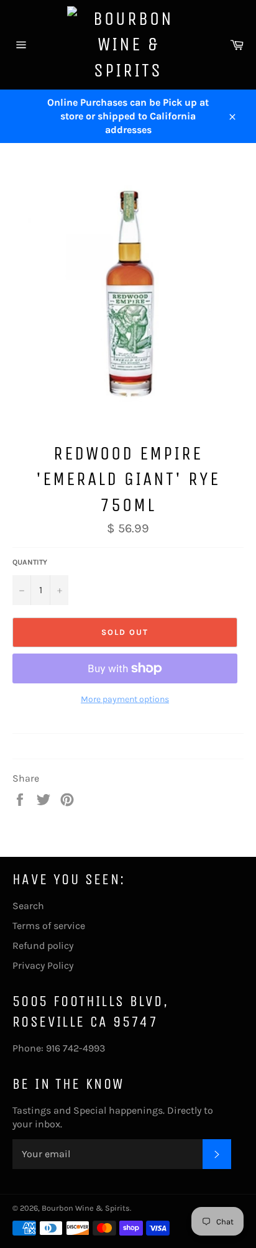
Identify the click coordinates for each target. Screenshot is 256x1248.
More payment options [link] (125, 699)
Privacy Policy (42, 965)
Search (28, 906)
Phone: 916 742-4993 (58, 1048)
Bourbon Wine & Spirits (86, 1208)
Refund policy (42, 945)
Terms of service (48, 925)
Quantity (29, 562)
